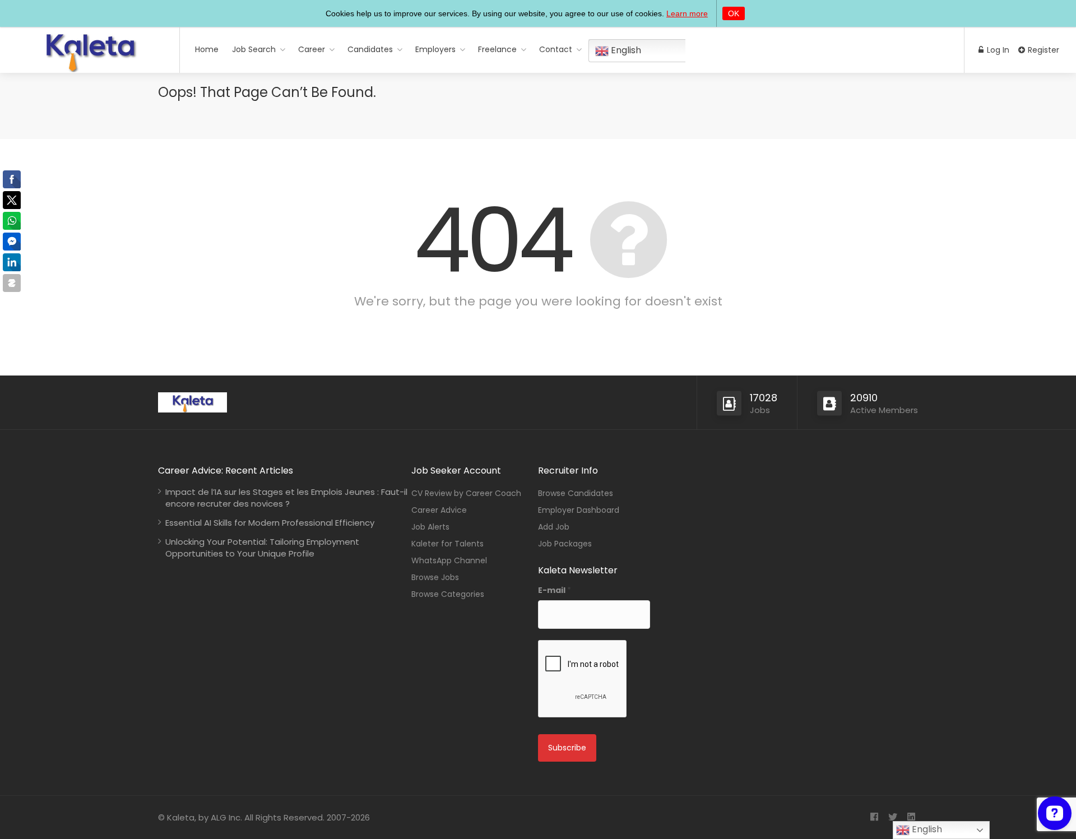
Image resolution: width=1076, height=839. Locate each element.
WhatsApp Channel (449, 560)
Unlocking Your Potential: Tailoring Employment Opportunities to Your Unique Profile (262, 547)
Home (207, 49)
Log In (997, 49)
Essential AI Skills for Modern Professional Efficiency (269, 523)
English (625, 50)
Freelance (497, 49)
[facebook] (874, 817)
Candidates (370, 49)
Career (311, 49)
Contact (555, 49)
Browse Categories (447, 594)
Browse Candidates (575, 493)
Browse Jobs (435, 577)
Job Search (254, 49)
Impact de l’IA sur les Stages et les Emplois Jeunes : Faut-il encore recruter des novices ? (286, 497)
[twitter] (892, 817)
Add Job (553, 526)
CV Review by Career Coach (466, 493)
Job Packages (565, 543)
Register (1042, 49)
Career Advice (439, 510)
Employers (435, 49)
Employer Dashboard (578, 510)
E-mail (554, 590)
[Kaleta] (89, 68)
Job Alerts (430, 526)
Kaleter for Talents (447, 543)
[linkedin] (911, 817)
